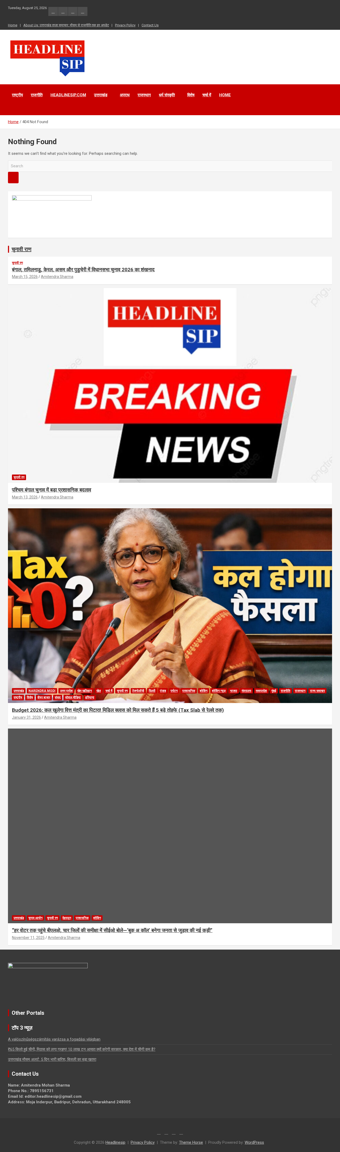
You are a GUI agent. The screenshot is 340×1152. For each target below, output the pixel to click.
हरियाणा (89, 697)
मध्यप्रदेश (261, 691)
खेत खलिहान (84, 691)
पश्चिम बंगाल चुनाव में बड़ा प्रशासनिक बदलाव (51, 490)
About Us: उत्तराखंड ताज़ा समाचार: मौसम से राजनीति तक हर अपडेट (66, 25)
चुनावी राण (21, 249)
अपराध (125, 95)
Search (13, 177)
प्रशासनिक (188, 691)
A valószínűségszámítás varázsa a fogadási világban (54, 1039)
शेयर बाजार (43, 697)
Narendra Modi (42, 691)
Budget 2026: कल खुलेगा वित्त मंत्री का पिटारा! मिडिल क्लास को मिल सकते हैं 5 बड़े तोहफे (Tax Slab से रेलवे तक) (118, 710)
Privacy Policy (125, 25)
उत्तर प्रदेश (66, 691)
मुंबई (273, 691)
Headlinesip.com (68, 95)
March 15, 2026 (25, 277)
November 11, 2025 (28, 937)
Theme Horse (191, 1142)
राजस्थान (144, 95)
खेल (98, 691)
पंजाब (163, 691)
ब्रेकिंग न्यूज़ (219, 691)
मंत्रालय (246, 691)
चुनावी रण (17, 263)
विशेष (190, 95)
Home (12, 25)
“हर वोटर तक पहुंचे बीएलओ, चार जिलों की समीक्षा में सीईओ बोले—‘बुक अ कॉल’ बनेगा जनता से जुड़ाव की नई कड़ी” (112, 930)
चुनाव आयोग (35, 918)
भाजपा (233, 691)
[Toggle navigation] (14, 108)
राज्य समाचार (317, 691)
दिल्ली (152, 691)
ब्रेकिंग (203, 691)
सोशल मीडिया (73, 697)
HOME (225, 95)
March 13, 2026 (25, 497)
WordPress (254, 1142)
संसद (58, 697)
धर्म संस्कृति (167, 95)
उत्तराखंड (100, 95)
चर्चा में (206, 95)
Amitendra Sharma (57, 277)
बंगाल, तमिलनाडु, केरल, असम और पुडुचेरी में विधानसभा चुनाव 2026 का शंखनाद (83, 270)
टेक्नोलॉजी (138, 691)
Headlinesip (115, 1142)
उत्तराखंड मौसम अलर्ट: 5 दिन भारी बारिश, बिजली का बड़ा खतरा (52, 1059)
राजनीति (36, 95)
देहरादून (66, 918)
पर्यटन (174, 691)
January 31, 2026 (26, 717)
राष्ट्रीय (17, 95)
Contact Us (150, 25)
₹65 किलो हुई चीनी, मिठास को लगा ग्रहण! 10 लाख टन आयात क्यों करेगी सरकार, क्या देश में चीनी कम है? (81, 1049)
